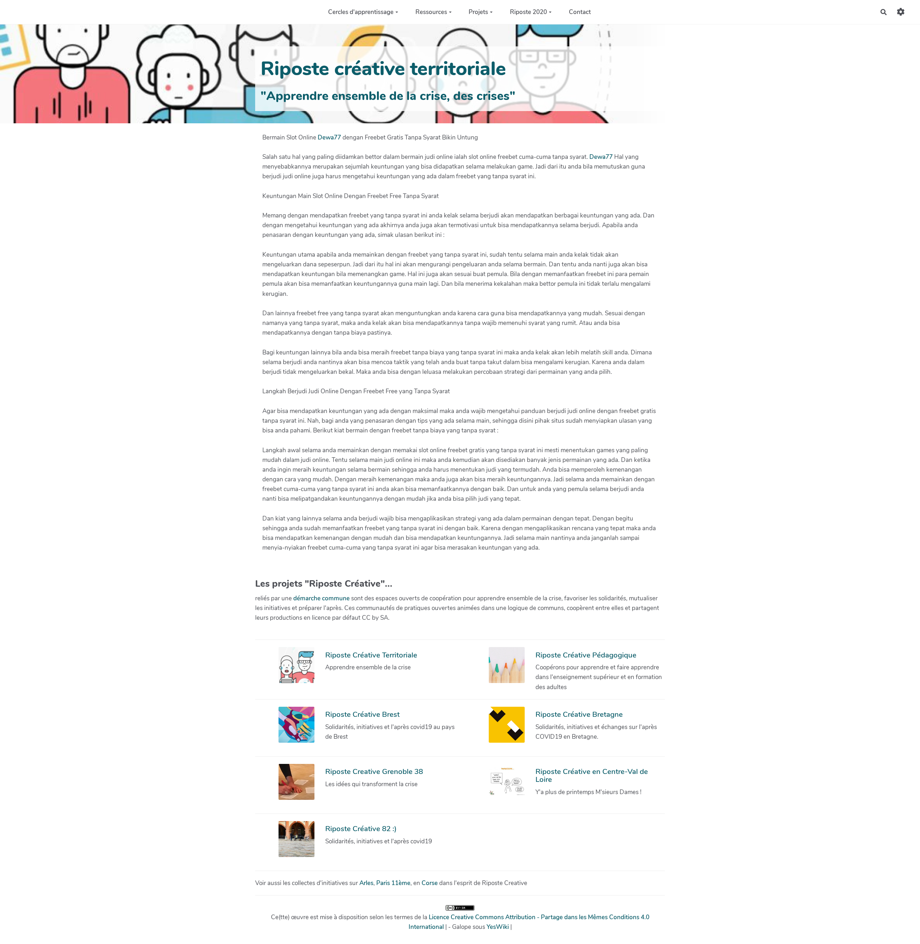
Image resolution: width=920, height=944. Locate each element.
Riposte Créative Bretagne (579, 714)
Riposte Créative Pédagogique (585, 655)
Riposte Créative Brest (362, 714)
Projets (478, 12)
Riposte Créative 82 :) (361, 829)
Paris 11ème (393, 883)
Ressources (431, 12)
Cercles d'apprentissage (361, 12)
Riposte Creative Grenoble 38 (374, 771)
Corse (430, 883)
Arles (366, 883)
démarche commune (321, 598)
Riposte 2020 (528, 12)
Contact (580, 12)
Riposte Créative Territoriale (371, 655)
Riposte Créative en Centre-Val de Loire (591, 775)
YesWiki (498, 927)
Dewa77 (329, 137)
